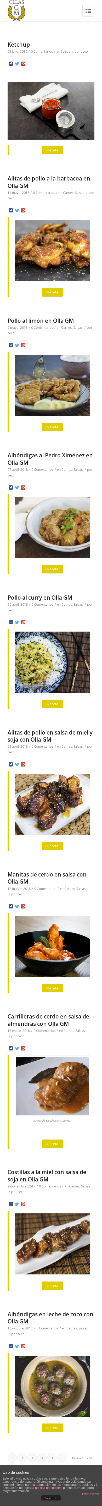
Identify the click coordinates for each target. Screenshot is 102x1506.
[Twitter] (17, 64)
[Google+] (23, 64)
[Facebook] (11, 64)
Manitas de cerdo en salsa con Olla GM (47, 878)
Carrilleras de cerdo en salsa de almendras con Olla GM (48, 1020)
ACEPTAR (51, 1497)
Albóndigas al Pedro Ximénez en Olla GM (50, 459)
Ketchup (19, 44)
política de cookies (48, 1488)
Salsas (65, 51)
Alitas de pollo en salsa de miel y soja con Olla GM (50, 736)
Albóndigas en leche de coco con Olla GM (50, 1318)
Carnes (68, 192)
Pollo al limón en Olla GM (41, 320)
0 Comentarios (42, 51)
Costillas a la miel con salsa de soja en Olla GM (47, 1175)
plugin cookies (90, 1493)
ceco (84, 51)
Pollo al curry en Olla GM (40, 597)
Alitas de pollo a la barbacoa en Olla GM (49, 182)
